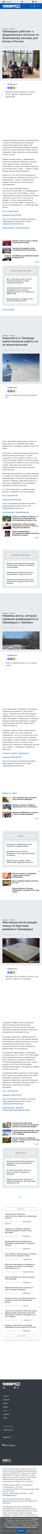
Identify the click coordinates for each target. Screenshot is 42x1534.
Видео (5, 1403)
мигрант (20, 1108)
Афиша (5, 1407)
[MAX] (8, 88)
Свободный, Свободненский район (16, 1110)
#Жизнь (25, 1305)
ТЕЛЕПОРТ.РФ (7, 224)
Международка (9, 228)
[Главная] (11, 6)
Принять (21, 1531)
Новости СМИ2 (8, 309)
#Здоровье (26, 1330)
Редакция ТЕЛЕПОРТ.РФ (11, 215)
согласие (35, 1519)
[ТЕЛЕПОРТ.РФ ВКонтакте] (27, 1)
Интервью (6, 1399)
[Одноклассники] (14, 88)
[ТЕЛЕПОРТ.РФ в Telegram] (25, 1)
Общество (7, 793)
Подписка (6, 1414)
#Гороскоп (27, 1320)
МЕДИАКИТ (7, 1437)
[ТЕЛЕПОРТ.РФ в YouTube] (39, 1)
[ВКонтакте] (11, 88)
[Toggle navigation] (37, 6)
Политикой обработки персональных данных (21, 1527)
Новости (6, 1396)
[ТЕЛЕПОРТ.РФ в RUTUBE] (36, 1)
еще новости (21, 1336)
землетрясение (23, 512)
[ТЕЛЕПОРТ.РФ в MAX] (22, 1)
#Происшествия (28, 1272)
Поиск (5, 1418)
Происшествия (9, 512)
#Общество (26, 1236)
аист (15, 793)
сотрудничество (23, 228)
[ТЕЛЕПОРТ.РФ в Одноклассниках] (30, 1)
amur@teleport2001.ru (9, 1495)
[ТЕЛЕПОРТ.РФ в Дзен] (33, 1)
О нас (5, 1410)
